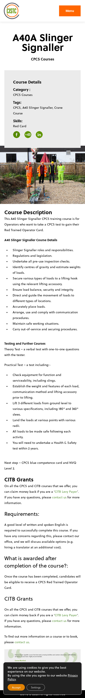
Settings (36, 687)
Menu (70, 10)
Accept (16, 687)
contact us (59, 497)
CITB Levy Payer (66, 491)
